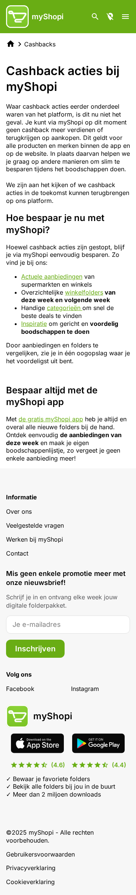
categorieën (64, 308)
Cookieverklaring (30, 882)
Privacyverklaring (31, 868)
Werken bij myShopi (34, 539)
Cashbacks (40, 44)
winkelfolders (84, 292)
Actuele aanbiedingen (51, 276)
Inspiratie (34, 323)
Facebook (20, 688)
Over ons (19, 511)
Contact (17, 553)
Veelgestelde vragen (35, 525)
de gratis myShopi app (51, 419)
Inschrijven (35, 648)
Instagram (85, 688)
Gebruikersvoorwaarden (40, 854)
